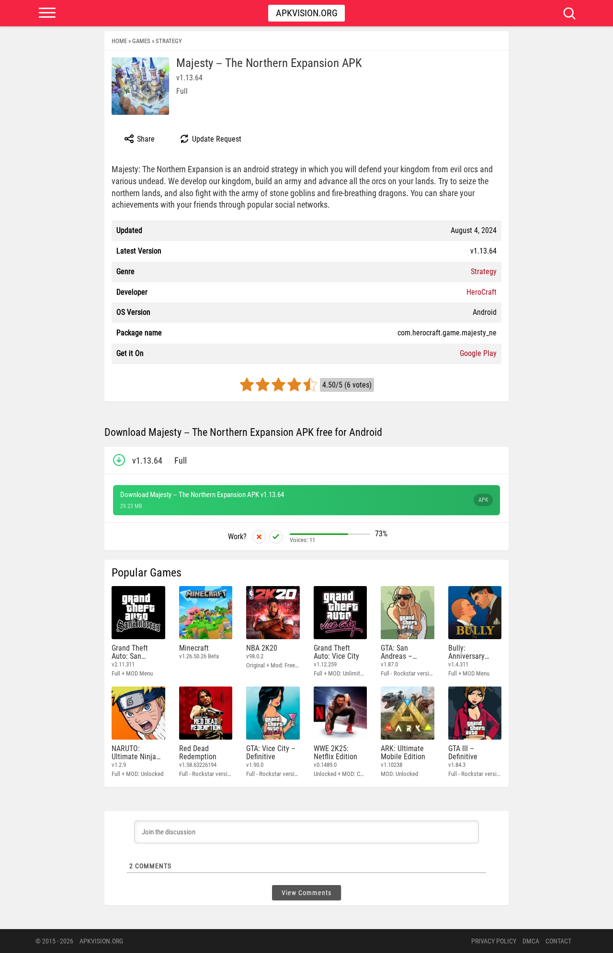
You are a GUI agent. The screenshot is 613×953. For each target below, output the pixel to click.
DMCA (530, 941)
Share (145, 139)
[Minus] (259, 536)
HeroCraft (481, 292)
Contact (558, 941)
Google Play (478, 353)
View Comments (306, 893)
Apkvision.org (307, 13)
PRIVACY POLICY (493, 941)
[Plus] (276, 536)
